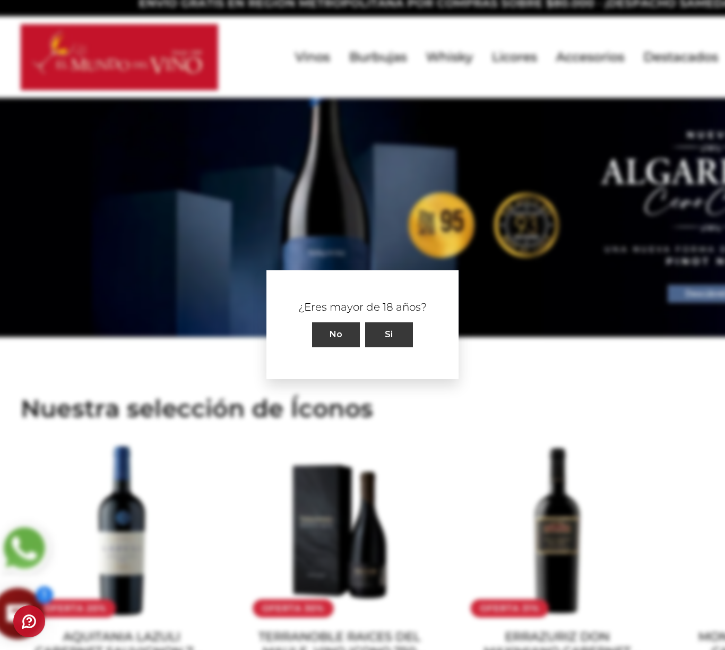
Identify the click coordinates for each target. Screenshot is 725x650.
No (336, 335)
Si (389, 335)
